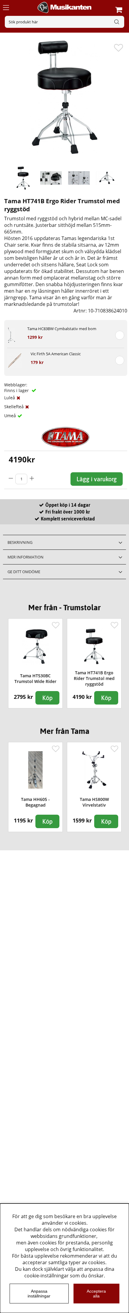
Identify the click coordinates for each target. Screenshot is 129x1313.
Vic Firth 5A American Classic (56, 353)
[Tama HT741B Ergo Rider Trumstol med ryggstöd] (23, 177)
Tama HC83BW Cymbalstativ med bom (61, 328)
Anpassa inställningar (39, 1293)
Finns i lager (17, 390)
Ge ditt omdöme (24, 571)
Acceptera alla (96, 1293)
